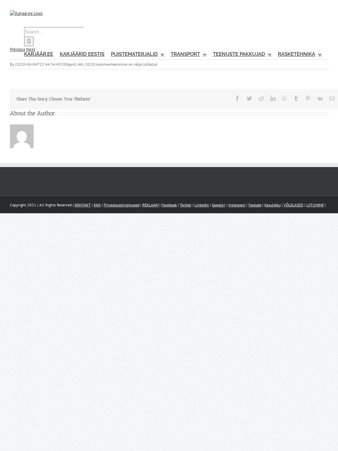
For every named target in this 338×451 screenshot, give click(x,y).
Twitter (185, 204)
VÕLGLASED (293, 204)
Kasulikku (272, 204)
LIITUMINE (315, 204)
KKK (97, 204)
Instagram (236, 204)
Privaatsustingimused (121, 204)
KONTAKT (83, 204)
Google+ (218, 204)
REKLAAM (150, 204)
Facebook (169, 204)
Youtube (254, 204)
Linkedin (201, 204)
